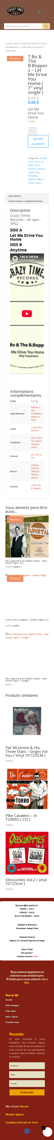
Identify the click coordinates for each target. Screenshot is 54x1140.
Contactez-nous (12, 1022)
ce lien (35, 956)
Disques (41, 168)
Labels (16, 43)
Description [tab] (15, 196)
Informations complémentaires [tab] (26, 201)
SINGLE (34, 477)
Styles (38, 182)
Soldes (31, 182)
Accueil (8, 43)
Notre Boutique (12, 1005)
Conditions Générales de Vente (21, 1122)
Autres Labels (11, 1016)
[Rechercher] (46, 26)
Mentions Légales (14, 1114)
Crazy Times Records (30, 43)
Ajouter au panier (38, 141)
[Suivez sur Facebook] (27, 1131)
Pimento (24, 1106)
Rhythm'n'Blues (35, 179)
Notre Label (10, 1011)
